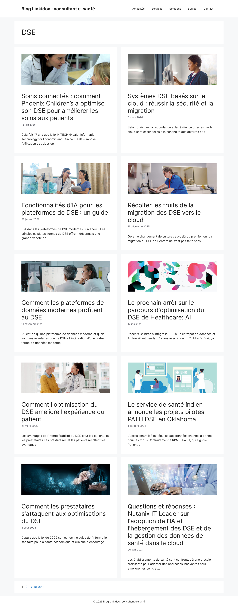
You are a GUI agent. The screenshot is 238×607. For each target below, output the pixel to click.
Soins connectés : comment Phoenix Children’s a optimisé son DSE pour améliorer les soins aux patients (63, 107)
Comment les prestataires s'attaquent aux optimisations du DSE (63, 514)
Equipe (192, 8)
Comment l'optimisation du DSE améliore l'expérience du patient (62, 412)
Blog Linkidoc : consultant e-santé (58, 8)
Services (157, 8)
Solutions (175, 8)
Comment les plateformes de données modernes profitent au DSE (62, 310)
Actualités (138, 8)
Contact (208, 8)
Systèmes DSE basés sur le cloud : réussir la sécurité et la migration (170, 103)
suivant (37, 587)
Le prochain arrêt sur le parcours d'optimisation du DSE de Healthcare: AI (166, 310)
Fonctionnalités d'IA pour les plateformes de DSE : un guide (64, 208)
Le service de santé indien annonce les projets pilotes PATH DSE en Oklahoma (166, 412)
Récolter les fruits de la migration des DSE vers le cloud (164, 212)
